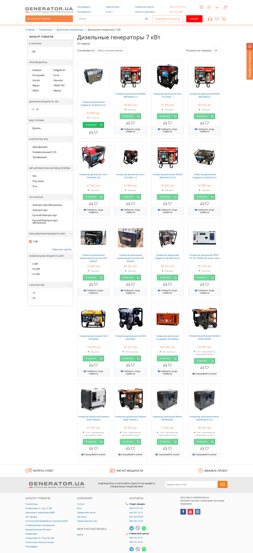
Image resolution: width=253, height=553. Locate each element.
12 (34, 293)
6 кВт (35, 264)
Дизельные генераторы (70, 29)
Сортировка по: (86, 50)
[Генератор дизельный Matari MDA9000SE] (167, 399)
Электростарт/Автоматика (47, 205)
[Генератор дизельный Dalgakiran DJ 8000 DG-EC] (93, 76)
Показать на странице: (199, 50)
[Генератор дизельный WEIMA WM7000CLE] (204, 76)
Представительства (87, 521)
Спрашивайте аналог (206, 373)
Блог (79, 508)
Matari (36, 85)
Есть (35, 186)
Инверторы (31, 533)
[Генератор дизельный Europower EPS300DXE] (167, 318)
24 (34, 298)
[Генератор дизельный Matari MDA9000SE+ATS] (204, 399)
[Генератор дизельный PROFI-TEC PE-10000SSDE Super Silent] (204, 237)
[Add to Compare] (91, 132)
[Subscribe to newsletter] (223, 484)
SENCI (36, 90)
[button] (84, 11)
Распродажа (31, 546)
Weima (57, 90)
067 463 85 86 (136, 516)
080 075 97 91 (136, 537)
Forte (56, 75)
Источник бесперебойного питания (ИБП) (46, 521)
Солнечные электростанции (39, 542)
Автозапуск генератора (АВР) (40, 512)
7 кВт (35, 241)
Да (34, 51)
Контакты (82, 516)
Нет (35, 176)
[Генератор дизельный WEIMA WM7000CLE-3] (130, 76)
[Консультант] (209, 6)
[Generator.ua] (49, 9)
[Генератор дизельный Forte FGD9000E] (93, 318)
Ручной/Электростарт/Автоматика (45, 221)
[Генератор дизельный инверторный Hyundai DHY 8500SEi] (130, 237)
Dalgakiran (59, 70)
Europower (39, 75)
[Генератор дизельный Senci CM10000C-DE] (93, 156)
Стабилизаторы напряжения (40, 525)
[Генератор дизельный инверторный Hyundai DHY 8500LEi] (93, 237)
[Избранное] (217, 18)
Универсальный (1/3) (44, 152)
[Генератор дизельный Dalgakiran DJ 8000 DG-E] (204, 156)
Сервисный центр (86, 512)
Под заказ (38, 181)
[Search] (146, 18)
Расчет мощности (130, 470)
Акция (194, 18)
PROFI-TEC (59, 85)
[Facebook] (183, 512)
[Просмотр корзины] (225, 18)
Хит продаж (31, 516)
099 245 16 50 (136, 521)
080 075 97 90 (136, 508)
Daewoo (37, 70)
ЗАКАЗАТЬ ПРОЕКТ (216, 470)
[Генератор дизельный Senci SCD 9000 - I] (167, 76)
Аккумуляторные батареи (38, 529)
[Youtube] (190, 512)
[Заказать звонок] (201, 9)
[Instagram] (197, 512)
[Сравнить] (210, 18)
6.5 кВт (36, 274)
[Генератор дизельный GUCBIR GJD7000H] (130, 318)
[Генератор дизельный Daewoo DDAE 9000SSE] (93, 399)
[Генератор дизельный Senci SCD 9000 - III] (130, 156)
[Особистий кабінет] (225, 6)
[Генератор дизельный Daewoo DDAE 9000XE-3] (130, 399)
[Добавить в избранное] (96, 132)
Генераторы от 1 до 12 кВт (38, 508)
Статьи (80, 504)
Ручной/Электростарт (45, 215)
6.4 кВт (36, 269)
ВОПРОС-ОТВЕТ (43, 470)
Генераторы (46, 29)
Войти (80, 534)
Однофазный (40, 147)
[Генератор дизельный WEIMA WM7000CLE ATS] (167, 156)
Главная (30, 29)
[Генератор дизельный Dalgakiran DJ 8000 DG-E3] (167, 237)
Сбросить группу (61, 249)
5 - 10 (35, 109)
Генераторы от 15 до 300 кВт (39, 538)
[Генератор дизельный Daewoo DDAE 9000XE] (204, 318)
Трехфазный (40, 157)
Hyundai (58, 80)
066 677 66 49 (136, 542)
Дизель (37, 128)
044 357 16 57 (136, 512)
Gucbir (36, 80)
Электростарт (40, 210)
